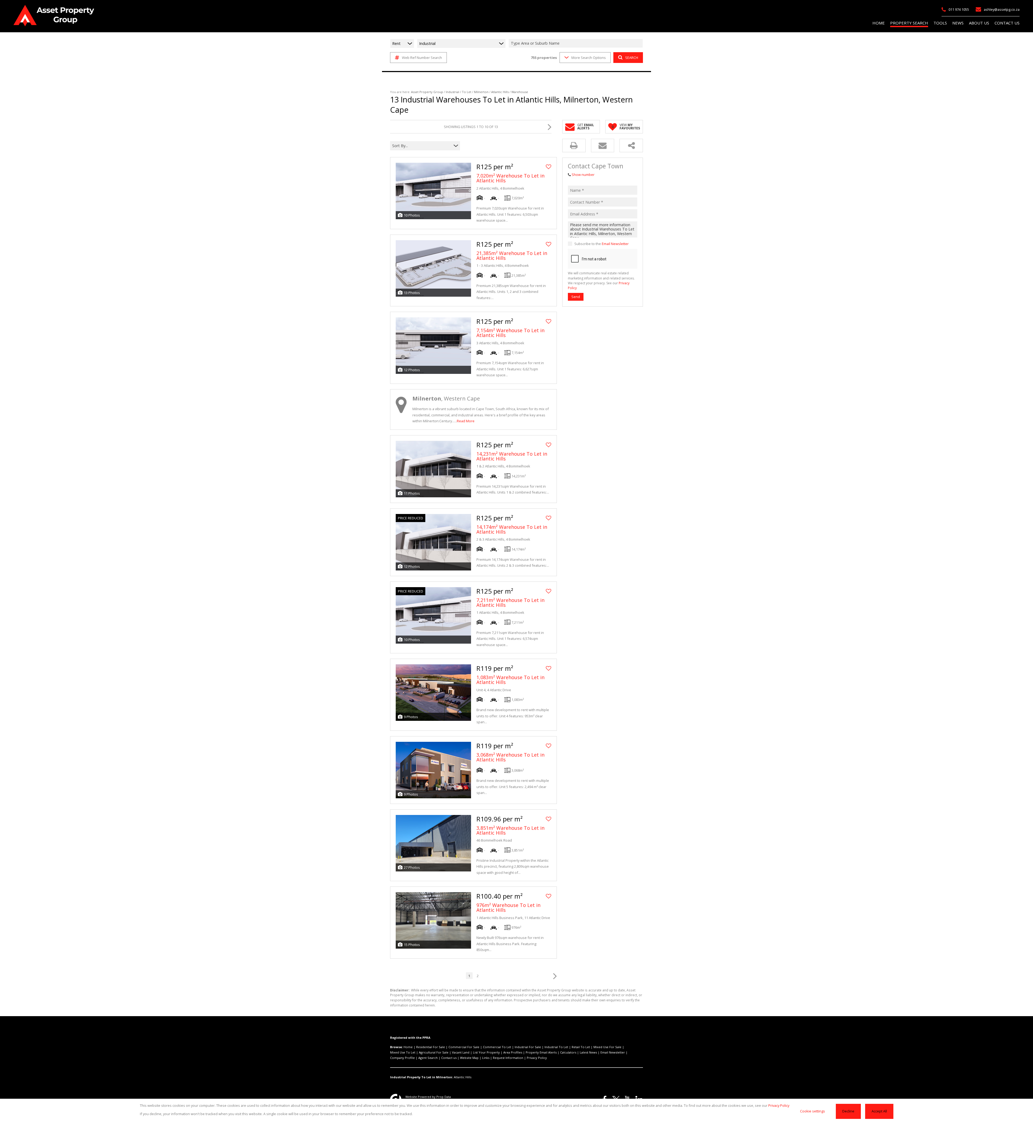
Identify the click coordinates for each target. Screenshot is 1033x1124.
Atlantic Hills (500, 92)
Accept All (879, 1111)
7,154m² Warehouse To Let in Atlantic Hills (510, 333)
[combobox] (576, 43)
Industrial (452, 92)
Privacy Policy (537, 1058)
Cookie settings (812, 1111)
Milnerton (481, 92)
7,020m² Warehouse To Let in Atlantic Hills (510, 178)
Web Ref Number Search (422, 57)
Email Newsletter (615, 243)
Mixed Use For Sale (607, 1047)
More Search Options (588, 57)
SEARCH (631, 57)
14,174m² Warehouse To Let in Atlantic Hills (511, 529)
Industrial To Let (556, 1047)
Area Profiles (512, 1052)
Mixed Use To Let (402, 1052)
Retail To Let (581, 1047)
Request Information (508, 1058)
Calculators (568, 1052)
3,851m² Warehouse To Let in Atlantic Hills (510, 830)
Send (575, 296)
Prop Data (443, 1097)
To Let (466, 92)
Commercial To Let (497, 1047)
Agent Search (428, 1058)
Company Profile (402, 1058)
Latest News (588, 1052)
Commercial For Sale (463, 1047)
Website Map (469, 1058)
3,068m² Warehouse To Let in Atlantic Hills (510, 757)
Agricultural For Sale (433, 1052)
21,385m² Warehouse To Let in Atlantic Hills (511, 255)
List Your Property (486, 1052)
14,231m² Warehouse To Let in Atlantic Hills (511, 456)
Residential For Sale (430, 1047)
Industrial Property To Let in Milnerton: (421, 1077)
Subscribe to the (601, 243)
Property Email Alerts (541, 1052)
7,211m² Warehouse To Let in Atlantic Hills (510, 602)
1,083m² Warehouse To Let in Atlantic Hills (510, 680)
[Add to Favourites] (548, 166)
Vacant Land (460, 1052)
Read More (466, 421)
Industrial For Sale (528, 1047)
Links (485, 1058)
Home (408, 1047)
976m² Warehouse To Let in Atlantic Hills (508, 907)
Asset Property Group (427, 92)
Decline (848, 1111)
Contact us (449, 1058)
